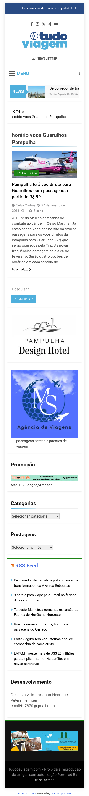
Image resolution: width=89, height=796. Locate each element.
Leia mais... (20, 269)
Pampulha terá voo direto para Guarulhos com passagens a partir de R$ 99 (41, 190)
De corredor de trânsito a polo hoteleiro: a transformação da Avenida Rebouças (45, 8)
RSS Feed (26, 565)
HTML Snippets (27, 793)
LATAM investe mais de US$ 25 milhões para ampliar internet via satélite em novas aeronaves (44, 658)
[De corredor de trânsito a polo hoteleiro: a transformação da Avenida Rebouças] (34, 94)
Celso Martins (25, 205)
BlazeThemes (44, 780)
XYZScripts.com (61, 793)
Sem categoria (26, 173)
